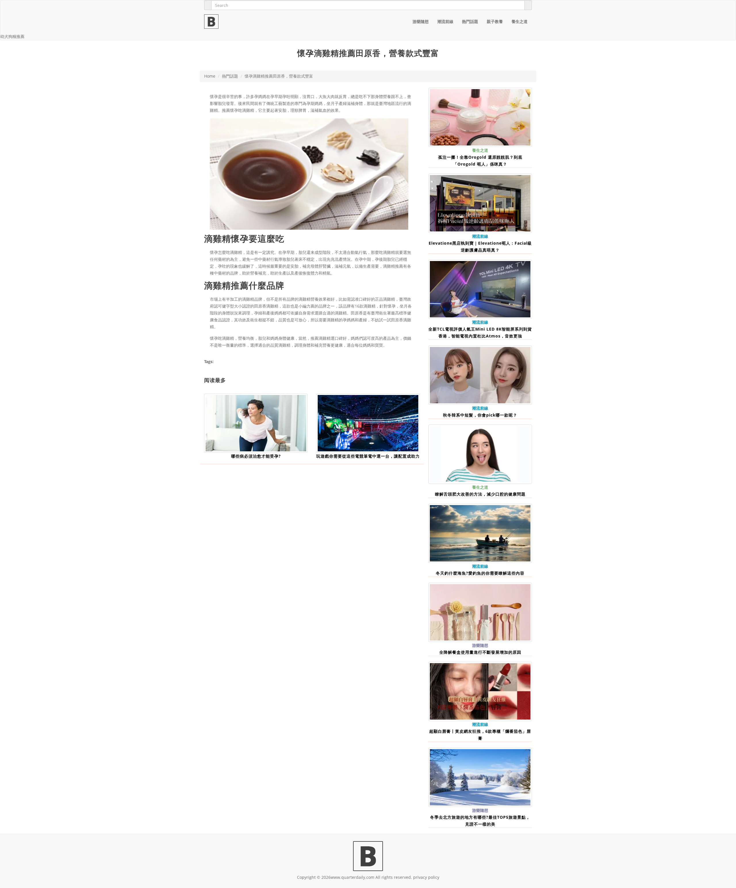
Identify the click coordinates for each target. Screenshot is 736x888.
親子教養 (495, 21)
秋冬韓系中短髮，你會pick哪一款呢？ (480, 415)
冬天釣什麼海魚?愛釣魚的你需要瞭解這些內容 (480, 573)
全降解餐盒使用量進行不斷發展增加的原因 (480, 652)
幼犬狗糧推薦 (12, 36)
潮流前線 (445, 21)
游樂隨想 (421, 21)
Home (209, 76)
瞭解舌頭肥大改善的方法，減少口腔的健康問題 (480, 494)
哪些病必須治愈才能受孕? (256, 456)
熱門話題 (470, 21)
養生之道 (519, 21)
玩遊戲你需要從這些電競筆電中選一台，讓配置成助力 (368, 456)
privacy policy (426, 877)
